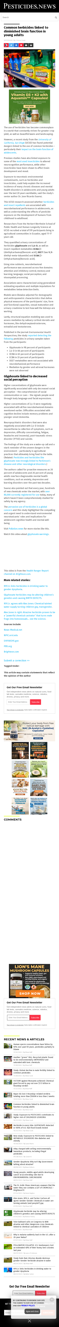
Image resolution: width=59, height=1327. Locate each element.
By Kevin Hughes (29, 1193)
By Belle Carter (29, 1274)
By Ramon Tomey (29, 1217)
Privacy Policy (28, 1306)
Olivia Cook (20, 40)
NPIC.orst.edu (11, 635)
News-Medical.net (13, 630)
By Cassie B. (28, 1157)
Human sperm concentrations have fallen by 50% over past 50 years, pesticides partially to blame (33, 1046)
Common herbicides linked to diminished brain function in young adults (33, 1105)
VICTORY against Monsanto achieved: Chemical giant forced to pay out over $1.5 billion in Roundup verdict (33, 1083)
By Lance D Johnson (30, 1253)
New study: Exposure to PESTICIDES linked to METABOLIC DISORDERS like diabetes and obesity (33, 1138)
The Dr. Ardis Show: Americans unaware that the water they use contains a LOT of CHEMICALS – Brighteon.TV (34, 1187)
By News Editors (28, 1167)
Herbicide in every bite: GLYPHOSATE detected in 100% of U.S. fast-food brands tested (33, 1126)
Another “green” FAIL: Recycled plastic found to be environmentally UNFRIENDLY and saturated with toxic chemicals (33, 1059)
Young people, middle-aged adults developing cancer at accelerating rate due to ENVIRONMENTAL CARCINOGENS (33, 1174)
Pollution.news (16, 528)
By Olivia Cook (28, 1076)
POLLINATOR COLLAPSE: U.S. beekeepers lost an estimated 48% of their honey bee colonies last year (33, 1247)
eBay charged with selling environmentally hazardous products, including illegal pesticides (32, 1151)
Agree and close (32, 1311)
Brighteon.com (11, 651)
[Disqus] (29, 857)
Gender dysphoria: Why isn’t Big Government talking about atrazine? (33, 1163)
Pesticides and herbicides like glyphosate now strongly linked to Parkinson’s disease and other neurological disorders (27, 460)
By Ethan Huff (27, 1052)
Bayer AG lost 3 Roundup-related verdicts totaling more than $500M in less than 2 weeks (33, 1095)
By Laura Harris (29, 1144)
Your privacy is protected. (15, 710)
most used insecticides (28, 161)
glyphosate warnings (38, 534)
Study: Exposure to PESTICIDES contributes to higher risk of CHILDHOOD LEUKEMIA (33, 1116)
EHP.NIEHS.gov (11, 640)
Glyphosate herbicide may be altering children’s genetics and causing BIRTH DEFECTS (34, 1212)
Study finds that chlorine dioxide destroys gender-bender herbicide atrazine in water (32, 1259)
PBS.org (8, 646)
